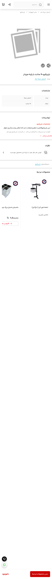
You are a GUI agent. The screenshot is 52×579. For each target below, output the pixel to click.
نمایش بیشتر (47, 136)
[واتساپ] (4, 564)
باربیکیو (22, 12)
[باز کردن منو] (48, 4)
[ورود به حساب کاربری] (10, 4)
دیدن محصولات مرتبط (40, 574)
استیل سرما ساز (45, 12)
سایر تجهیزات (33, 12)
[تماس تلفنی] (4, 558)
